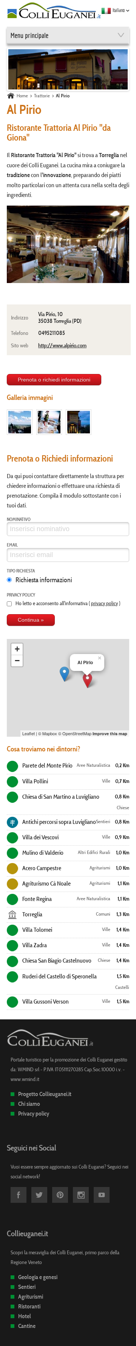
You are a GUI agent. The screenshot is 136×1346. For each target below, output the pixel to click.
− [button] (17, 660)
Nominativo (19, 519)
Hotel (24, 1316)
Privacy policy (21, 595)
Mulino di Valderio (42, 852)
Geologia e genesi (37, 1277)
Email (12, 545)
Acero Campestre (41, 868)
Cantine (27, 1325)
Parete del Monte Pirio (47, 765)
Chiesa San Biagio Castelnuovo (56, 960)
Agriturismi (30, 1296)
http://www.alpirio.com (62, 345)
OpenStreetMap (76, 733)
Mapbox (49, 733)
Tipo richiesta (21, 571)
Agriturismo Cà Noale (46, 883)
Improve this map (110, 733)
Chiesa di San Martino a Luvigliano (60, 796)
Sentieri (27, 1286)
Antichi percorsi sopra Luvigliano (58, 821)
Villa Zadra (34, 945)
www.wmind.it (25, 1079)
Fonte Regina (36, 898)
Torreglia (31, 914)
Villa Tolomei (36, 929)
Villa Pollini (34, 781)
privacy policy (104, 603)
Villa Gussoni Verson (45, 1001)
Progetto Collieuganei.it (44, 1094)
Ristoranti (29, 1306)
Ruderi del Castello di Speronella (59, 976)
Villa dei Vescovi (40, 837)
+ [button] (17, 649)
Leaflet (28, 733)
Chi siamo (29, 1103)
